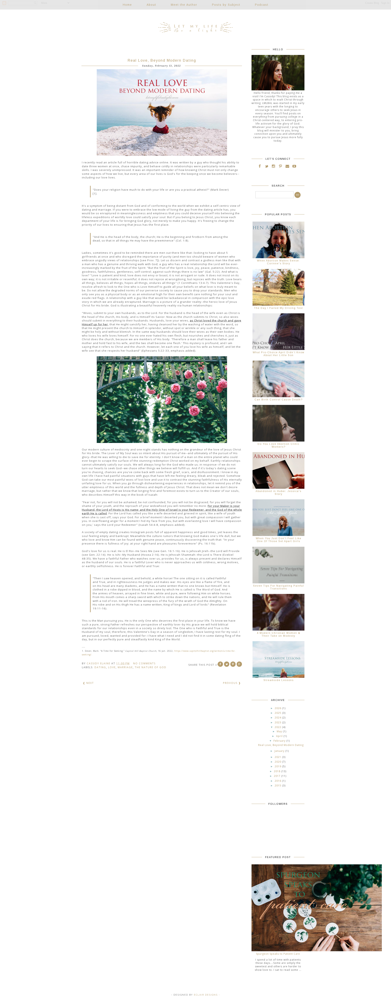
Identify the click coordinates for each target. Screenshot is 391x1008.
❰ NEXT (88, 683)
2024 (278, 717)
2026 (278, 708)
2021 (278, 757)
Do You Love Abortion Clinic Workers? (278, 445)
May (279, 731)
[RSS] (266, 166)
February (279, 740)
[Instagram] (273, 166)
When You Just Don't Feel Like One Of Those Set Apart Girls (278, 540)
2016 (278, 781)
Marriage (125, 667)
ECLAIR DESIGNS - (206, 995)
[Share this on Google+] (239, 664)
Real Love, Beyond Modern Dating (162, 60)
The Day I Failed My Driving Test (278, 308)
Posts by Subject (226, 4)
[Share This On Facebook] (220, 664)
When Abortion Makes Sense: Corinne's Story (278, 262)
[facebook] (259, 166)
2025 (278, 713)
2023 (278, 722)
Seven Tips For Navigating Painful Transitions (278, 587)
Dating (100, 667)
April (279, 736)
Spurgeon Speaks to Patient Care (278, 954)
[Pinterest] (280, 166)
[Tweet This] (226, 664)
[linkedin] (298, 166)
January (279, 751)
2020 (278, 761)
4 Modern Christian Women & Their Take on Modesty (278, 634)
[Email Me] (287, 166)
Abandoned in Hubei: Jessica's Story (278, 492)
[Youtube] (294, 166)
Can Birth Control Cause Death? (279, 399)
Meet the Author (184, 4)
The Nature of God (150, 667)
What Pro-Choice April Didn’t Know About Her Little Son (278, 354)
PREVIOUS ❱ (232, 683)
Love (112, 667)
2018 (277, 771)
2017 (277, 776)
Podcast (261, 4)
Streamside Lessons (279, 680)
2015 (278, 785)
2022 (278, 727)
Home (127, 4)
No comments (145, 663)
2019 (278, 766)
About (151, 4)
